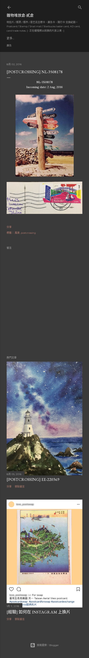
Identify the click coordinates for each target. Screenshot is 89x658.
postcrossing (28, 232)
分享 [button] (9, 227)
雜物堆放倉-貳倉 (20, 15)
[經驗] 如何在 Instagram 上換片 (38, 612)
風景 (17, 232)
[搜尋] (79, 6)
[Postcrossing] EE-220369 (33, 479)
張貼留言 (20, 486)
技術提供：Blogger (48, 645)
